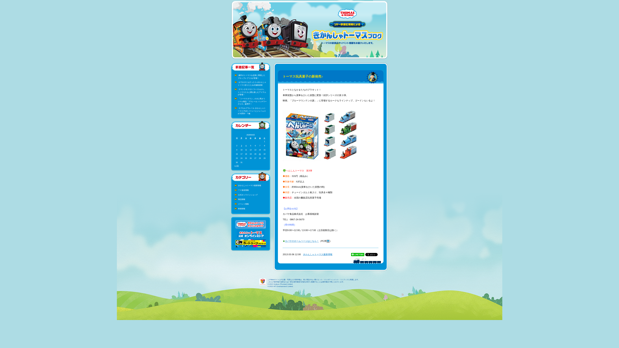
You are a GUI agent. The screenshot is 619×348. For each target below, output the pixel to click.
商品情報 (241, 199)
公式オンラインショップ (248, 195)
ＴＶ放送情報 (243, 190)
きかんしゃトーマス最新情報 (249, 185)
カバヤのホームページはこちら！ (302, 241)
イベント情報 (243, 204)
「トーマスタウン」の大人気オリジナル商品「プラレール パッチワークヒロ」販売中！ (252, 101)
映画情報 (241, 209)
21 (260, 154)
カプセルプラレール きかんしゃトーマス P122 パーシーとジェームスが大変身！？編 (252, 110)
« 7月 (237, 166)
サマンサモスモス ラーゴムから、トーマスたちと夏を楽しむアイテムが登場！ (252, 92)
